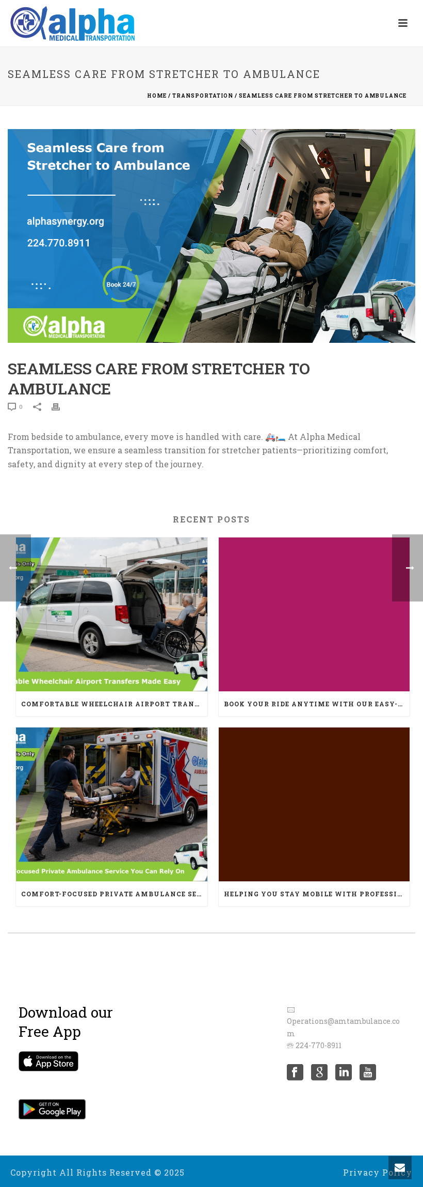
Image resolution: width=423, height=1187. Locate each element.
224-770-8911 (318, 1045)
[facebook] (295, 1073)
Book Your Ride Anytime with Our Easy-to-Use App (317, 704)
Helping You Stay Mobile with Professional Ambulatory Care (317, 894)
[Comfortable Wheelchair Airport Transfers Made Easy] (111, 614)
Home (157, 95)
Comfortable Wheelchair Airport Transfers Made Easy (114, 704)
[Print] (61, 406)
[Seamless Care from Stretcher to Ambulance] (211, 236)
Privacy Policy (377, 1172)
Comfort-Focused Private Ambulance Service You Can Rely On (114, 894)
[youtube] (368, 1073)
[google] (319, 1073)
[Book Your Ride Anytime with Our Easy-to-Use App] (314, 614)
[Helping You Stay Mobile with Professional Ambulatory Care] (314, 804)
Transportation (202, 95)
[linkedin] (343, 1073)
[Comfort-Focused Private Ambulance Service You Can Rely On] (111, 804)
